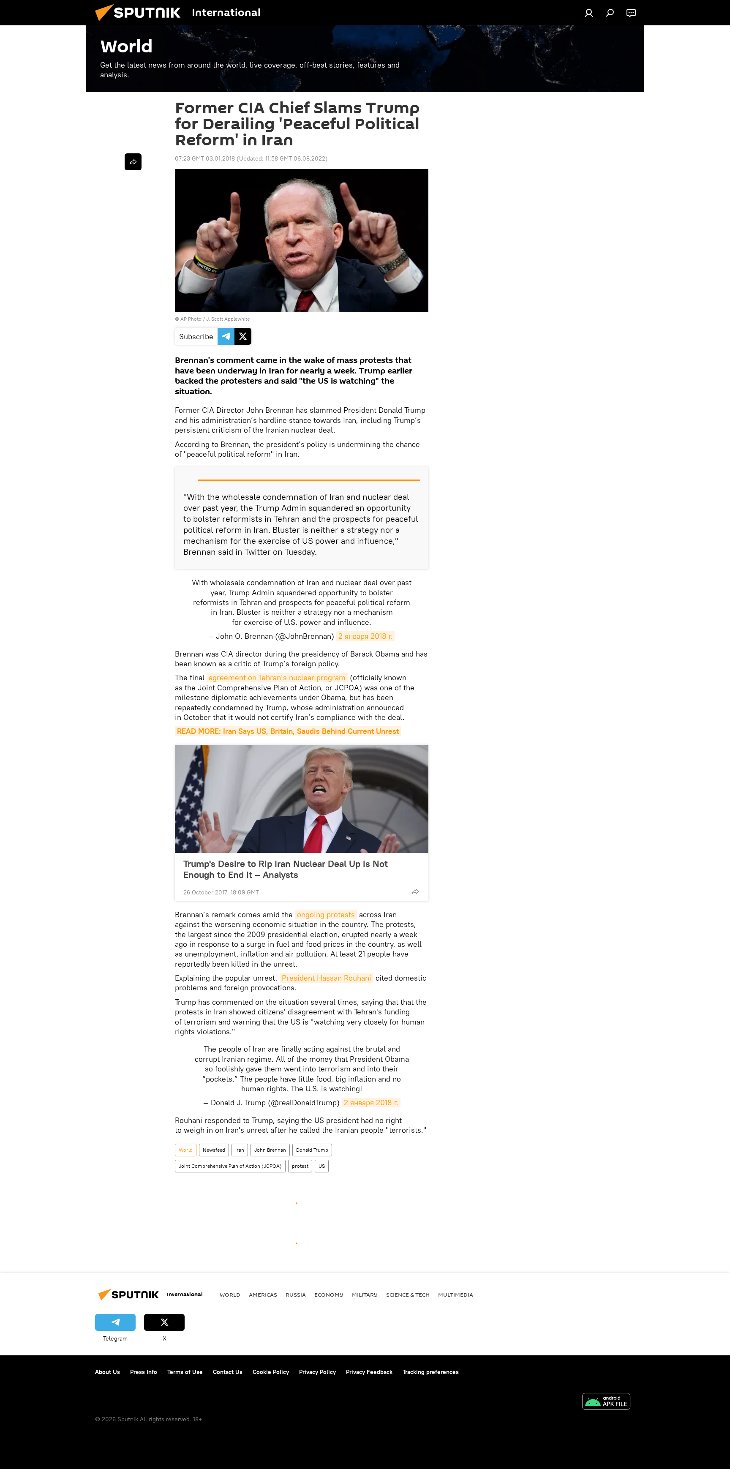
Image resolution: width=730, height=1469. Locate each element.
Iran (239, 1150)
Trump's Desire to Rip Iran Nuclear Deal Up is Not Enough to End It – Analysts (285, 869)
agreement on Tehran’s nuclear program (277, 677)
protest (300, 1166)
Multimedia (455, 1294)
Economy (328, 1294)
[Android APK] (606, 1402)
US (322, 1166)
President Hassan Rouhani (326, 978)
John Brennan (270, 1150)
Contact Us (227, 1372)
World (186, 1150)
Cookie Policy (271, 1372)
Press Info (143, 1372)
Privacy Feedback (369, 1372)
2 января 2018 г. (365, 636)
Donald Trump (312, 1150)
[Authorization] (588, 12)
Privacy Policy (317, 1372)
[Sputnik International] (141, 23)
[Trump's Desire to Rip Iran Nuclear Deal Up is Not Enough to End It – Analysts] (301, 799)
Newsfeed (214, 1150)
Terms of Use (185, 1372)
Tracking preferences (431, 1372)
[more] (415, 891)
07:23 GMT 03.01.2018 (205, 158)
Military (365, 1294)
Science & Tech (408, 1294)
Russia (296, 1294)
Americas (263, 1294)
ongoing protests (326, 914)
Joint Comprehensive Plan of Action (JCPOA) (230, 1166)
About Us (107, 1372)
